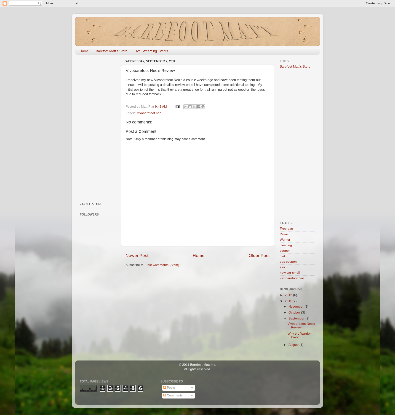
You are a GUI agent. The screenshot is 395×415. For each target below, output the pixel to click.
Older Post (259, 255)
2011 (289, 301)
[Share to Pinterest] (203, 106)
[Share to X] (194, 106)
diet (282, 256)
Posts (170, 387)
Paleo (284, 234)
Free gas (286, 228)
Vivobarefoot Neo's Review (301, 325)
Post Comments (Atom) (162, 265)
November (296, 306)
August (293, 345)
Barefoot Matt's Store (111, 51)
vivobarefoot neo (149, 113)
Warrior (285, 239)
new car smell (290, 272)
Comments (174, 395)
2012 (289, 295)
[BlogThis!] (190, 106)
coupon (285, 250)
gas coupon (288, 261)
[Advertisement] (97, 127)
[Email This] (185, 106)
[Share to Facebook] (198, 106)
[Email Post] (177, 106)
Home (84, 51)
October (294, 312)
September (296, 318)
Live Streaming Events (151, 51)
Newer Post (136, 255)
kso (282, 267)
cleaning (286, 245)
